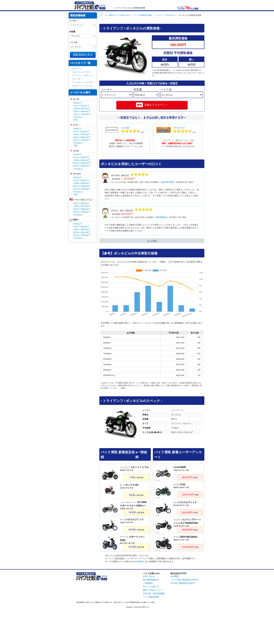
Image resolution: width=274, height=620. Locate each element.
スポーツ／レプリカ (81, 71)
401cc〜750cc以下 (81, 114)
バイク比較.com (151, 573)
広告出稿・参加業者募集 (154, 593)
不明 (75, 119)
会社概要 (175, 576)
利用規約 (139, 561)
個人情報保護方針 (151, 579)
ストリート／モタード (82, 75)
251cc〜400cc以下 (81, 111)
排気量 (137, 89)
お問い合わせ (149, 576)
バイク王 (125, 127)
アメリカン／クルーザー (83, 82)
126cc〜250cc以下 (81, 108)
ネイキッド (77, 68)
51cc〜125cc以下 (81, 105)
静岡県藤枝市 (162, 217)
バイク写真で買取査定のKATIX (184, 579)
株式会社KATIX (179, 573)
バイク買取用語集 (151, 596)
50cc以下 (77, 102)
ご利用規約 (148, 583)
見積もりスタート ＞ (152, 104)
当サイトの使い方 (151, 586)
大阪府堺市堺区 (167, 182)
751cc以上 (78, 116)
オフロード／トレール (82, 85)
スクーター (77, 78)
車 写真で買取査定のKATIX (183, 583)
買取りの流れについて (153, 589)
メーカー (106, 89)
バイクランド (179, 127)
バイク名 (166, 89)
